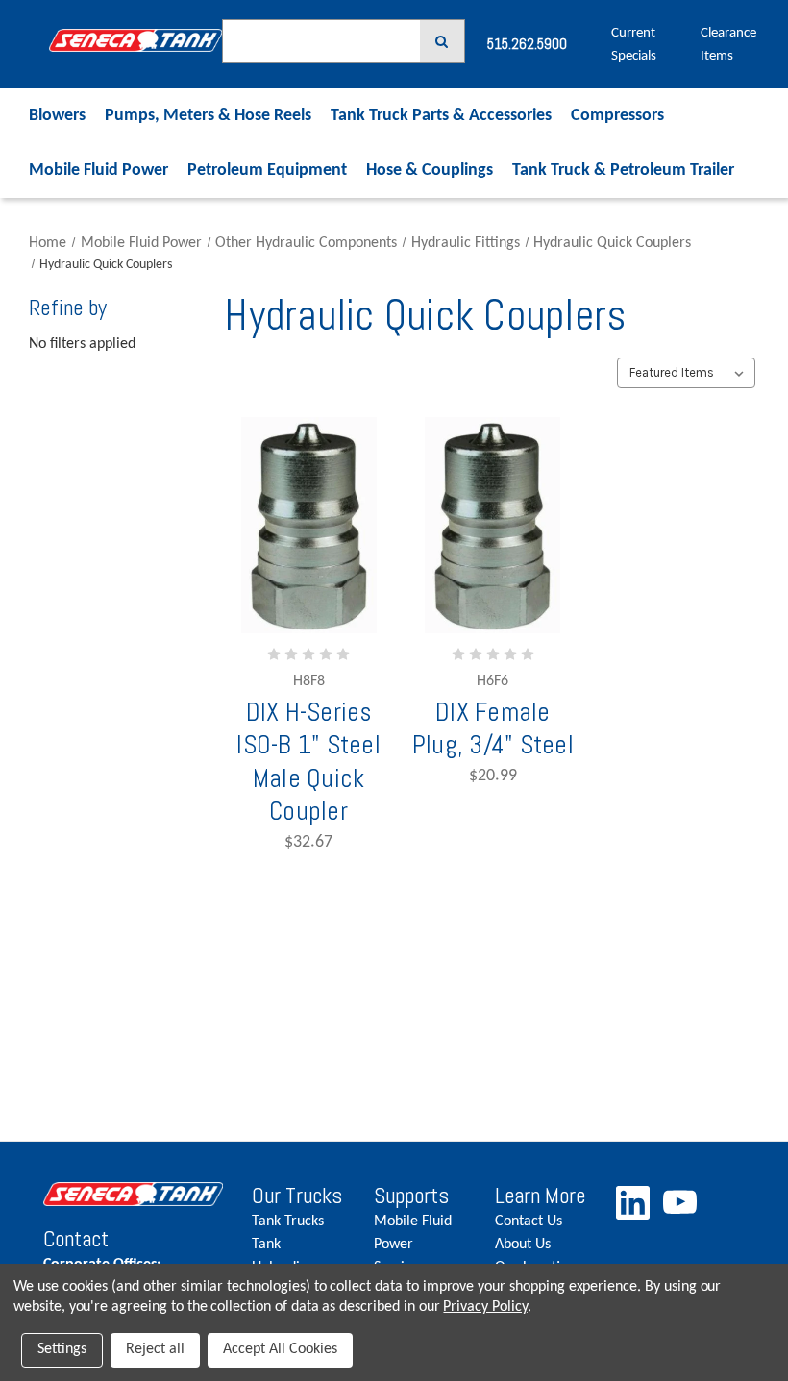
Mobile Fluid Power (98, 170)
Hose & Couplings (429, 170)
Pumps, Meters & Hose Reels (208, 116)
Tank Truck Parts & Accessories (441, 116)
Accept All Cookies (280, 1349)
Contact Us (528, 1221)
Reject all (155, 1349)
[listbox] (685, 372)
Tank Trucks (288, 1221)
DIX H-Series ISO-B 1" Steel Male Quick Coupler (308, 761)
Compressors (617, 116)
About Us (523, 1244)
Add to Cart (337, 691)
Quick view (314, 634)
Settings (61, 1349)
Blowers (57, 116)
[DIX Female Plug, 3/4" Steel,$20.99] (492, 525)
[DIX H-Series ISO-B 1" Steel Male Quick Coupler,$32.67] (309, 525)
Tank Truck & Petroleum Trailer (623, 170)
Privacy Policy (485, 1307)
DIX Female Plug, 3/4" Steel (493, 728)
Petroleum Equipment (267, 170)
